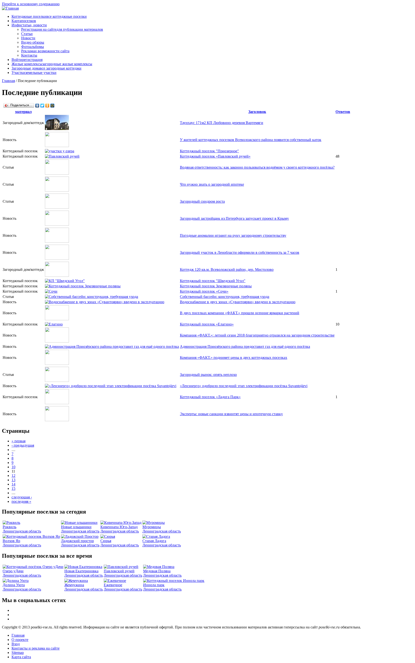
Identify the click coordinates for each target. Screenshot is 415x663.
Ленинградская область (22, 531)
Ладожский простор (77, 541)
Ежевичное (113, 585)
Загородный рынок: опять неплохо (208, 375)
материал (23, 112)
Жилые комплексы (52, 64)
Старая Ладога (154, 541)
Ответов (343, 112)
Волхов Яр (11, 541)
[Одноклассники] (47, 105)
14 (13, 484)
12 (13, 476)
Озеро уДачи (13, 571)
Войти (27, 60)
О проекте (20, 640)
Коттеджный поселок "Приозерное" (209, 151)
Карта (24, 21)
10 (13, 467)
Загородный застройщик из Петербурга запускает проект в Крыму (234, 218)
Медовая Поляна (157, 571)
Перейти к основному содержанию (31, 4)
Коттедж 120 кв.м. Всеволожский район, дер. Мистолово (227, 269)
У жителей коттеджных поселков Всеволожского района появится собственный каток (250, 140)
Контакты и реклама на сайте (36, 648)
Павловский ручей (119, 571)
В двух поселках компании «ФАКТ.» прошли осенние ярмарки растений (239, 313)
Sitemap (18, 653)
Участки (34, 73)
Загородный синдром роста (202, 201)
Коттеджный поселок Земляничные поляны (216, 286)
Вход (16, 644)
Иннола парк (154, 585)
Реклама (45, 51)
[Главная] (10, 8)
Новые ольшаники (76, 527)
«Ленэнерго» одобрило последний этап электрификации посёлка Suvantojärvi (243, 386)
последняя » (21, 501)
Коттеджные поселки (49, 16)
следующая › (22, 497)
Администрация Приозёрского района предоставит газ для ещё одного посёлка (245, 346)
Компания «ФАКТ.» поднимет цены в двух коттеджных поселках (233, 357)
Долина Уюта (14, 585)
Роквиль (9, 527)
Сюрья (105, 541)
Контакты (29, 55)
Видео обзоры (32, 42)
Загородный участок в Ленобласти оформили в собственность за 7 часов (239, 252)
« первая (18, 441)
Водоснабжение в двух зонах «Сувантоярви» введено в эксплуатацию (237, 302)
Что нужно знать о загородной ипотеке (212, 184)
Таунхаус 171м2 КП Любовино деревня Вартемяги (221, 123)
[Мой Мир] (52, 105)
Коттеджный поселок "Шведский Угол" (212, 281)
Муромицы (151, 527)
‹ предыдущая (23, 445)
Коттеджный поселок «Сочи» (204, 291)
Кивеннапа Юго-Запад (119, 527)
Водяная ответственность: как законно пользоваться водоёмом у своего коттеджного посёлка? (257, 167)
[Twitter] (42, 105)
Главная (8, 81)
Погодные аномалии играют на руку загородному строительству (233, 235)
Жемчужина (74, 585)
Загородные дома (46, 68)
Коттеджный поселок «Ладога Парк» (210, 397)
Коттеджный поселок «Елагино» (207, 324)
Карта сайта (21, 657)
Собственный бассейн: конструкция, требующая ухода (224, 297)
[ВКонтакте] (37, 105)
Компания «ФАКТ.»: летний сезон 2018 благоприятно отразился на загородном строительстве (257, 335)
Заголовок (257, 112)
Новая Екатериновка (81, 571)
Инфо (29, 25)
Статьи (27, 34)
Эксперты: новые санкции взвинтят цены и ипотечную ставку (231, 414)
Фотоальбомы (32, 47)
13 (13, 480)
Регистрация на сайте (62, 29)
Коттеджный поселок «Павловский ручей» (215, 156)
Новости (28, 38)
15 (13, 488)
